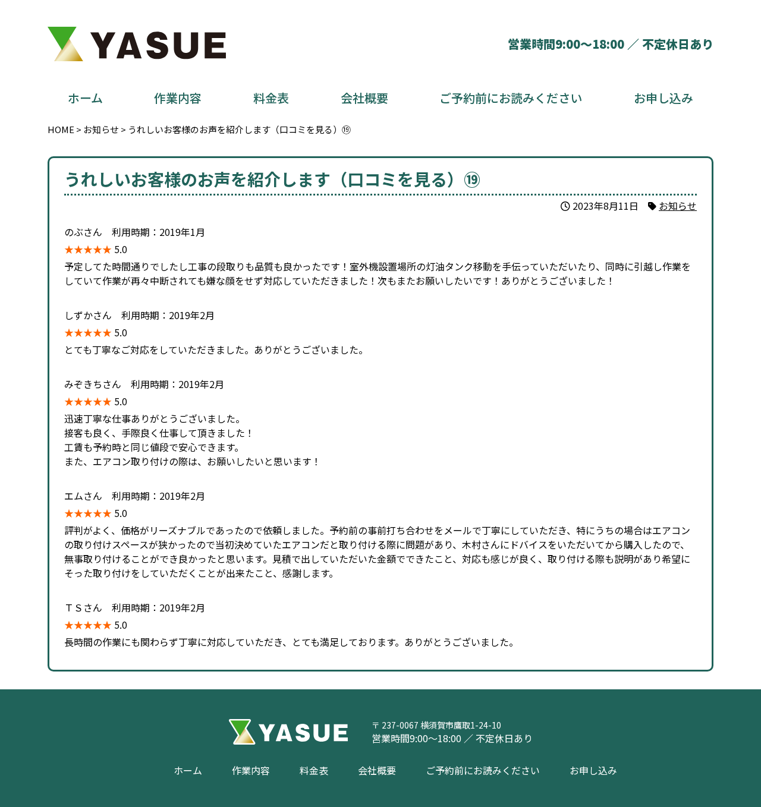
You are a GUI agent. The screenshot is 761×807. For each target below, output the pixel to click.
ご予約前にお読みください (510, 97)
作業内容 (178, 97)
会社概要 (364, 97)
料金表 (271, 97)
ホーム (85, 97)
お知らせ (678, 205)
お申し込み (663, 97)
